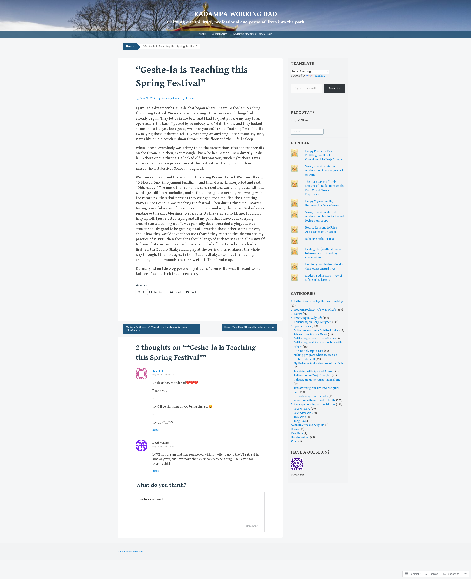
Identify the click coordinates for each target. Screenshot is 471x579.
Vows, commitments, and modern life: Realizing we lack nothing (324, 171)
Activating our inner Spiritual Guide (316, 330)
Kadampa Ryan (170, 98)
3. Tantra (296, 314)
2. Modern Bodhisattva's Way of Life (313, 309)
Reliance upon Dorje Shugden (312, 375)
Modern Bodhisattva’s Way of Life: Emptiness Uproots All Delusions (156, 329)
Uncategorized (300, 437)
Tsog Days (300, 421)
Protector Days (303, 413)
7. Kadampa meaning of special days (313, 404)
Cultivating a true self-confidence (315, 338)
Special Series (219, 34)
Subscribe (334, 88)
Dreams (190, 98)
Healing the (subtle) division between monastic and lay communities (323, 253)
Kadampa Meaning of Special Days (252, 34)
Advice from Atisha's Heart (310, 334)
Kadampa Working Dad (235, 14)
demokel (157, 371)
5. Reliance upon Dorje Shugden (311, 322)
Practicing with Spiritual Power (313, 371)
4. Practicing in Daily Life (306, 318)
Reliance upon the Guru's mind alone (317, 380)
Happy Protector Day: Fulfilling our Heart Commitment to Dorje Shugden (324, 155)
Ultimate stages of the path (311, 396)
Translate (319, 75)
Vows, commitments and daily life (314, 400)
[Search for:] (307, 131)
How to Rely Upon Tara (308, 351)
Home (130, 46)
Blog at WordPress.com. (131, 551)
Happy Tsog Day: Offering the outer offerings (249, 327)
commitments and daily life (307, 425)
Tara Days (300, 417)
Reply (155, 429)
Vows (294, 441)
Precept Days (302, 408)
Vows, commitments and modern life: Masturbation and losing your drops (324, 216)
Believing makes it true (319, 239)
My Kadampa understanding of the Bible (319, 363)
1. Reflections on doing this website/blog (317, 301)
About (202, 34)
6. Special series (301, 326)
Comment (252, 525)
